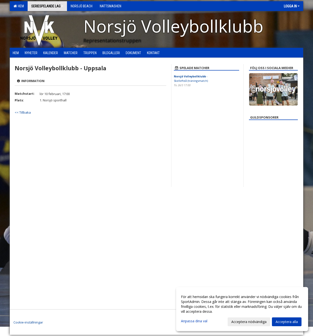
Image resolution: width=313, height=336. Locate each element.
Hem (20, 6)
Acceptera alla (287, 321)
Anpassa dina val (194, 321)
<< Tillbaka (23, 112)
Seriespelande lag (46, 6)
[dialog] (242, 309)
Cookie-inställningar (28, 322)
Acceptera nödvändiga (249, 321)
